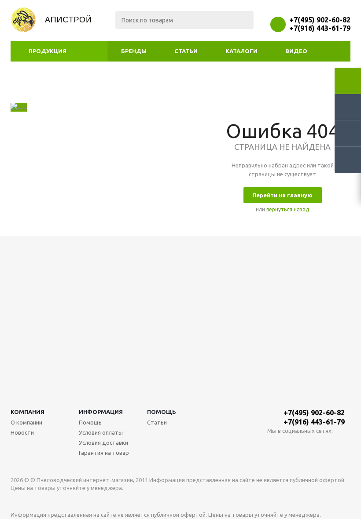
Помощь (161, 412)
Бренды (134, 51)
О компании (26, 422)
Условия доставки (103, 442)
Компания (27, 412)
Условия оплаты (101, 432)
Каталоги (241, 51)
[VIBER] (310, 445)
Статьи (186, 51)
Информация (101, 412)
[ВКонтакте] (274, 445)
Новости (22, 432)
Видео (296, 51)
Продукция (47, 51)
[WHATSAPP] (292, 445)
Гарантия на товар (104, 453)
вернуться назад (287, 209)
